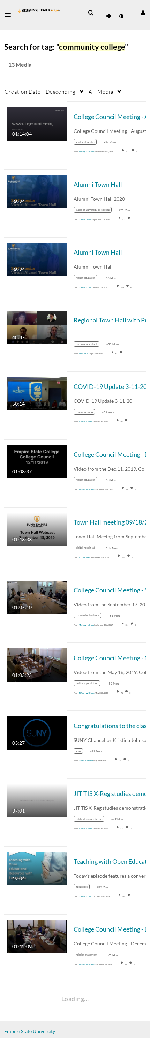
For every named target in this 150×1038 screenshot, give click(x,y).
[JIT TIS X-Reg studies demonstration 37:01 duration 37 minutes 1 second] (37, 800)
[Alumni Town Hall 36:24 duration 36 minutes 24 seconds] (37, 191)
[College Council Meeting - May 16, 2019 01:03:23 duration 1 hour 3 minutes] (37, 664)
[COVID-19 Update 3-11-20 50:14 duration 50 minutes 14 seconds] (37, 393)
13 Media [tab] (19, 64)
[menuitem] (90, 13)
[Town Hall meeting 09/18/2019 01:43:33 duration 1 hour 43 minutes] (37, 529)
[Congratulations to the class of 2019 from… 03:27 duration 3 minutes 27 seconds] (37, 732)
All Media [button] (101, 91)
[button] (9, 15)
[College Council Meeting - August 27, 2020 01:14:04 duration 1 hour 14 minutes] (37, 123)
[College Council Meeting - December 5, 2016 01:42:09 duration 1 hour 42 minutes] (37, 936)
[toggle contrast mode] (121, 16)
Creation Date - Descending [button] (40, 91)
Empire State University (29, 1031)
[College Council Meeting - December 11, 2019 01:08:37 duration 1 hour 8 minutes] (37, 461)
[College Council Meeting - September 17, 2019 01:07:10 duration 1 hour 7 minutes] (37, 596)
